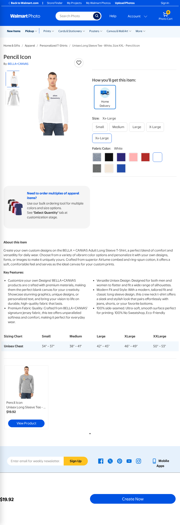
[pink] (133, 157)
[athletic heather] (97, 157)
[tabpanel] (32, 397)
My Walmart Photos (98, 3)
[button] (79, 63)
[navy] (121, 157)
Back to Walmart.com (24, 3)
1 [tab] (89, 433)
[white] (157, 157)
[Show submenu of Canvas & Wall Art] (130, 30)
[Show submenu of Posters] (101, 30)
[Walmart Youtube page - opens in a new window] (129, 461)
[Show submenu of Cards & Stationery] (84, 30)
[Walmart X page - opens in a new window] (110, 461)
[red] (145, 157)
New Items (13, 31)
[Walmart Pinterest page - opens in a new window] (119, 461)
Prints (47, 31)
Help (113, 16)
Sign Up (75, 461)
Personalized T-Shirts (53, 45)
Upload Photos (125, 3)
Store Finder (55, 3)
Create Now (133, 498)
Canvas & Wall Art (117, 31)
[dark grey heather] (97, 168)
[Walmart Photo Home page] (28, 16)
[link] (26, 397)
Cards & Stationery (70, 31)
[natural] (109, 168)
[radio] (14, 79)
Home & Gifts (12, 45)
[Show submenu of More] (144, 30)
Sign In (165, 3)
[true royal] (121, 168)
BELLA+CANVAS (18, 63)
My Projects (74, 3)
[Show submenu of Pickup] (37, 30)
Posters (94, 31)
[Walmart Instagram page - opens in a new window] (138, 461)
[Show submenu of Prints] (53, 30)
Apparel (30, 45)
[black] (109, 157)
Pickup (29, 31)
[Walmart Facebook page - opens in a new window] (100, 461)
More (139, 31)
